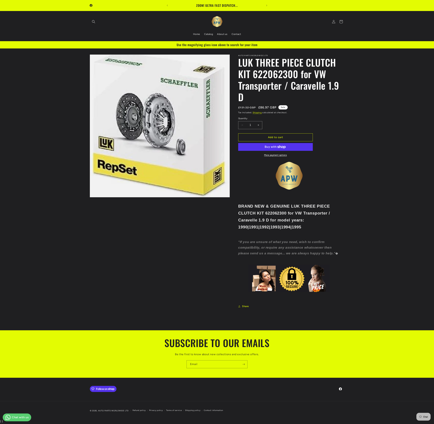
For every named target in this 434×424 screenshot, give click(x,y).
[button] (93, 21)
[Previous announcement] (167, 5)
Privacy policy (156, 410)
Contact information (213, 410)
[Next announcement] (266, 5)
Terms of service (174, 410)
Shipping (257, 112)
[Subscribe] (243, 364)
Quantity (242, 118)
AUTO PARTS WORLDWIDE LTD (113, 411)
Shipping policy (193, 410)
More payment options (275, 155)
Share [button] (245, 306)
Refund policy (139, 410)
